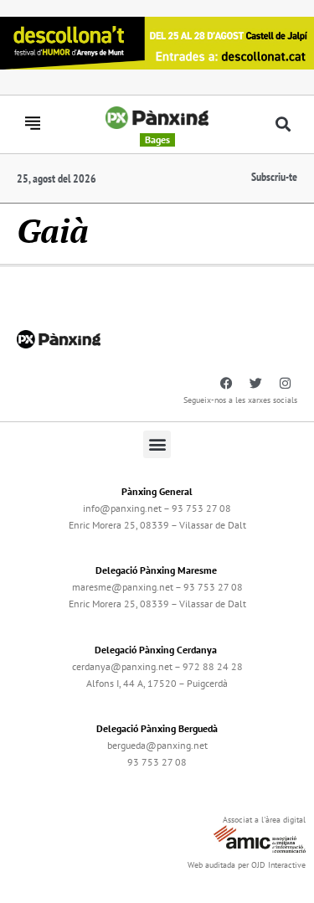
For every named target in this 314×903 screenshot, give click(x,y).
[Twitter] (255, 383)
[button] (282, 124)
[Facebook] (226, 383)
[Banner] (157, 41)
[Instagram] (284, 383)
